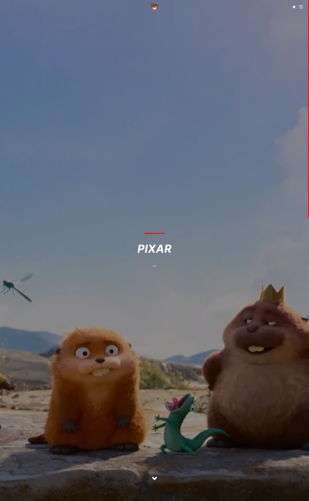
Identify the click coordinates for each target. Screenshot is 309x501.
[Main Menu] (301, 8)
